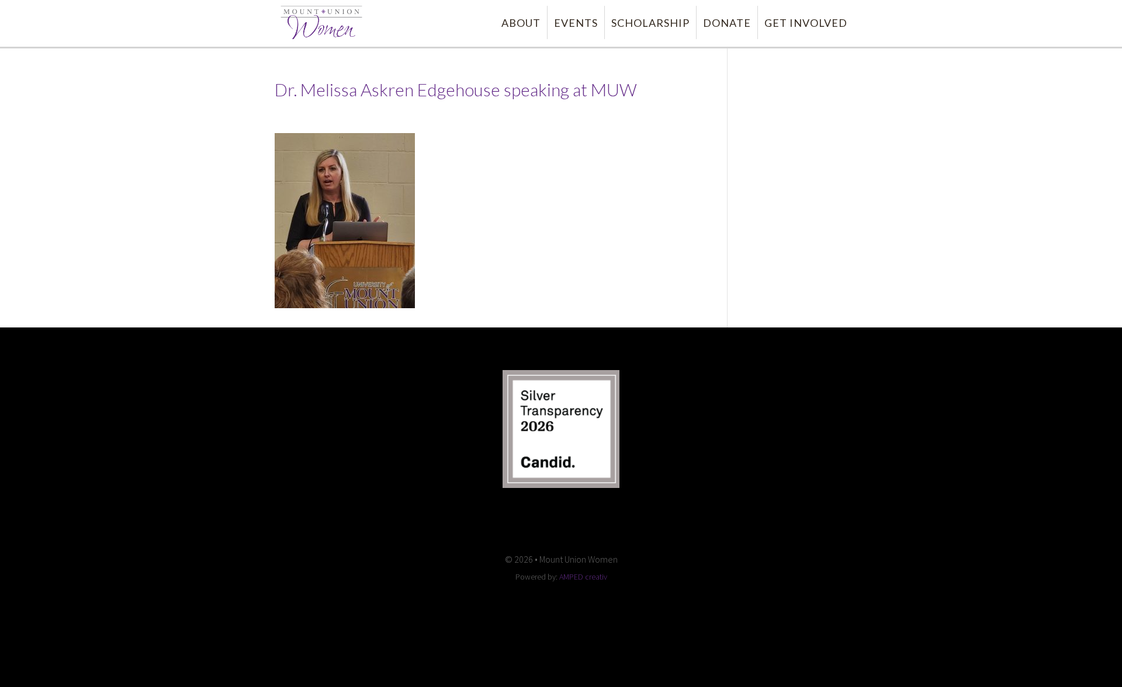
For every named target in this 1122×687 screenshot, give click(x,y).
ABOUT (521, 22)
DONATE (727, 22)
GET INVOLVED (805, 22)
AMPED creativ (583, 576)
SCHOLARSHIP (650, 22)
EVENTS (576, 22)
